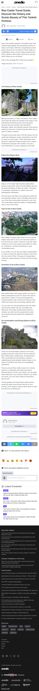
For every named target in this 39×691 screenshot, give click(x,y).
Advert (3, 644)
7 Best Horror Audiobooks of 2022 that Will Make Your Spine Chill (19, 590)
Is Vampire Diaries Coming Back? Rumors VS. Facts (15, 584)
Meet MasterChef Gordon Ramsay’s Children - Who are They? (18, 576)
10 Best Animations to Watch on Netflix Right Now (15, 612)
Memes (13, 629)
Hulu (21, 626)
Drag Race (13, 632)
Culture (8, 7)
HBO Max (4, 632)
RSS (2, 648)
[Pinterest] (18, 656)
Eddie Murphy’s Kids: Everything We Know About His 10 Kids (18, 579)
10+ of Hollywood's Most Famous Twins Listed (14, 587)
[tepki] (3, 461)
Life (5, 506)
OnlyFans (20, 629)
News (3, 7)
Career (3, 646)
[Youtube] (14, 656)
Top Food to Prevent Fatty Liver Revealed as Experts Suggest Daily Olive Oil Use (19, 510)
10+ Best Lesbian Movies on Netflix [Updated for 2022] (16, 618)
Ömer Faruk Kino (16, 26)
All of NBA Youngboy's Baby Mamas (11, 581)
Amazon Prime (13, 626)
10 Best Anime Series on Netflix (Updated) (13, 604)
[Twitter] (10, 656)
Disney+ (27, 626)
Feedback (4, 639)
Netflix (4, 626)
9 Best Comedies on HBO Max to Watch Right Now (15, 597)
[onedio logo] (18, 669)
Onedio (6, 490)
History (14, 7)
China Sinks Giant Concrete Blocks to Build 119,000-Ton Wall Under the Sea (19, 518)
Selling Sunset (30, 629)
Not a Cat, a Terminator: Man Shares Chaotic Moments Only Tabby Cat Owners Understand (20, 502)
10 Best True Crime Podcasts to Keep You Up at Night (16, 607)
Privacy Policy (5, 641)
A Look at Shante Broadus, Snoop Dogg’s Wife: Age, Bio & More (19, 573)
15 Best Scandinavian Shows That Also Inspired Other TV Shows (19, 615)
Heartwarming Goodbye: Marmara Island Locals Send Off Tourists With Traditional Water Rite (20, 494)
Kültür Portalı (17, 63)
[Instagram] (3, 656)
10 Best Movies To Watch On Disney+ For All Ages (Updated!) (18, 610)
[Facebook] (6, 656)
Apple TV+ (5, 629)
